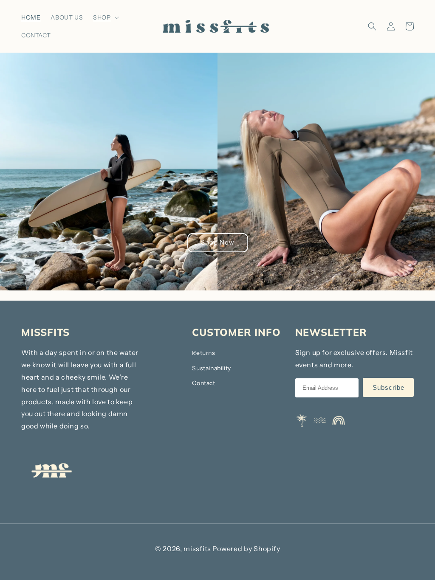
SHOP (101, 17)
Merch (108, 52)
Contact (203, 383)
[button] (105, 17)
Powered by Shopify (246, 548)
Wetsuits (111, 38)
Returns (203, 353)
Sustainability (211, 368)
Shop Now (217, 242)
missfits (197, 548)
